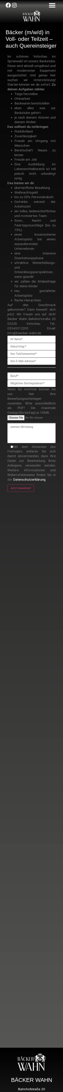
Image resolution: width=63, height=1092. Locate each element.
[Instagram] (14, 5)
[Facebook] (8, 5)
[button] (52, 5)
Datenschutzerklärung (29, 480)
